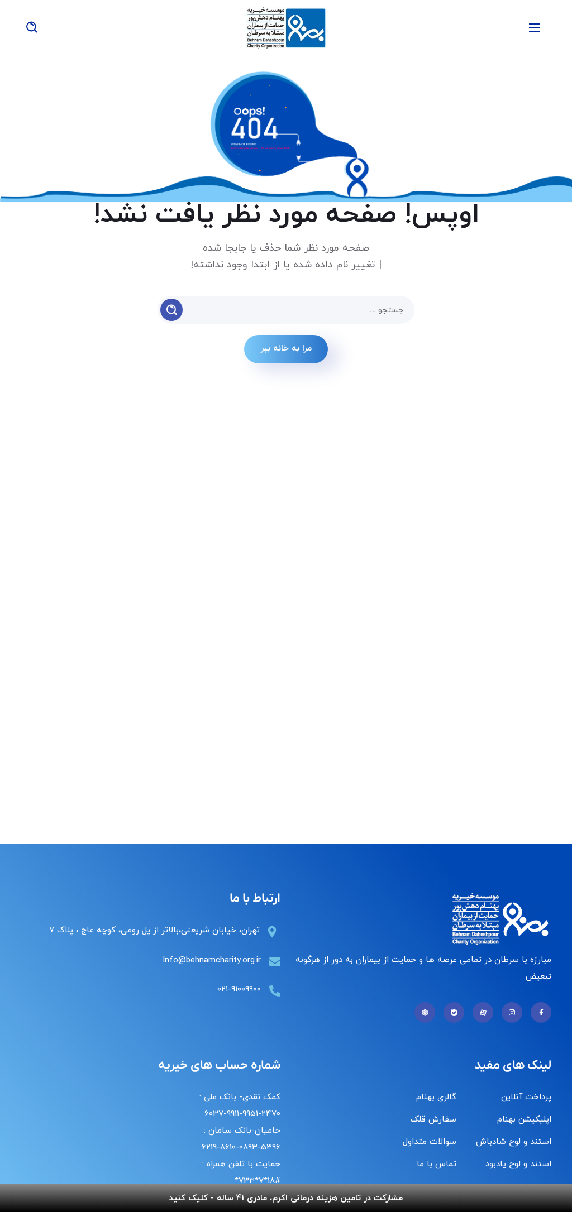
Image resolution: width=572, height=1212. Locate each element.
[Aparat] (483, 1012)
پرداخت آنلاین (526, 1097)
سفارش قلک (433, 1119)
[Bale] (454, 1012)
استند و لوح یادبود (518, 1164)
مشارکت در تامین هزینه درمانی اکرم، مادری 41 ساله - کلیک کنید (286, 1198)
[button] (32, 28)
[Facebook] (541, 1012)
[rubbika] (424, 1012)
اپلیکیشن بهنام (524, 1119)
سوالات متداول (429, 1142)
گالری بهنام (436, 1097)
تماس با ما (436, 1164)
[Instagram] (512, 1012)
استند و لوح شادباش (513, 1142)
